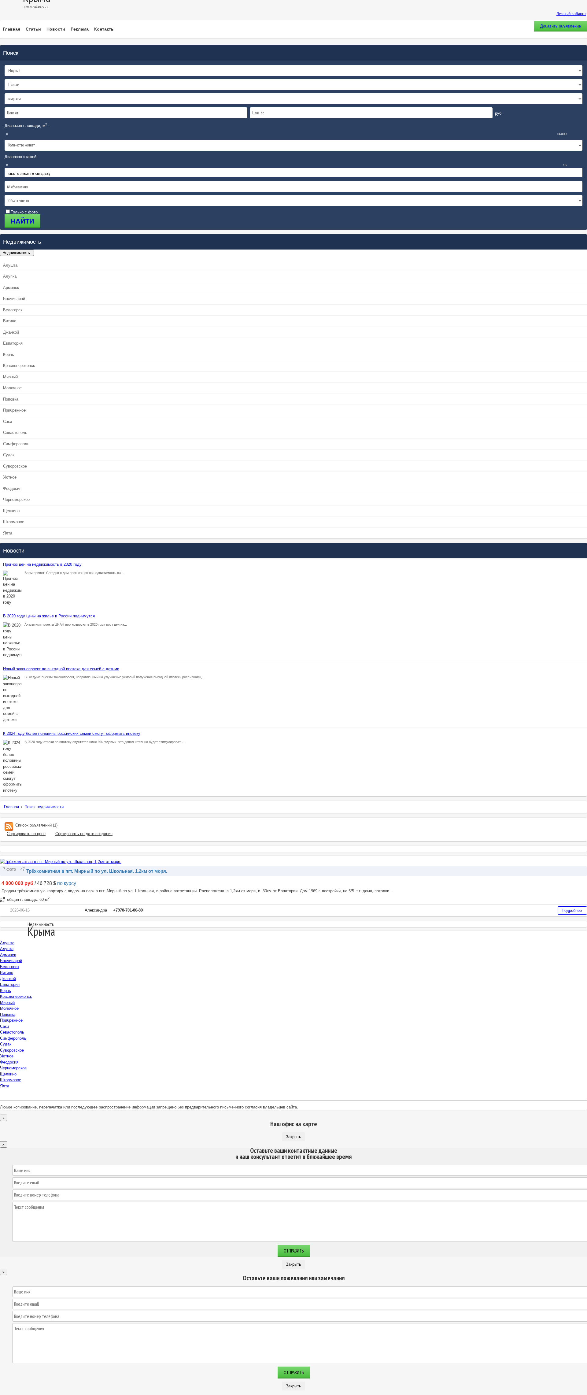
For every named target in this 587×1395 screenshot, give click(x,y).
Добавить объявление (560, 26)
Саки (7, 421)
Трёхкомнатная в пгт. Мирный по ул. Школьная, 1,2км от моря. (96, 871)
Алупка (10, 276)
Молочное (12, 388)
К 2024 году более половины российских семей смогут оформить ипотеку (71, 733)
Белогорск (12, 310)
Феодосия (12, 488)
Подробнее (572, 910)
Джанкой (11, 332)
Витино (9, 321)
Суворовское (15, 466)
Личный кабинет (571, 13)
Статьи (33, 29)
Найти (22, 221)
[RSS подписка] (9, 825)
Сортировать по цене (26, 833)
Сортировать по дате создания (84, 833)
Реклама (80, 29)
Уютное (10, 477)
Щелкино (11, 511)
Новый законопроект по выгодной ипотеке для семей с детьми (61, 669)
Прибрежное (14, 410)
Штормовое (13, 522)
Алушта (10, 265)
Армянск (11, 287)
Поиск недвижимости (44, 807)
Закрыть (293, 1136)
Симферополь (16, 444)
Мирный (10, 377)
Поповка (10, 399)
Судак (8, 455)
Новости (55, 29)
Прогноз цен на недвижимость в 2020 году (42, 564)
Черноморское (16, 499)
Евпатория (13, 343)
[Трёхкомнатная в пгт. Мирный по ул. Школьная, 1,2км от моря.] (60, 861)
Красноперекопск (19, 365)
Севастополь (15, 432)
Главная (11, 29)
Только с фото (24, 212)
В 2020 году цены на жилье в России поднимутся (49, 616)
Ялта (7, 533)
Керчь (8, 354)
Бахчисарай (14, 298)
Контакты (104, 29)
